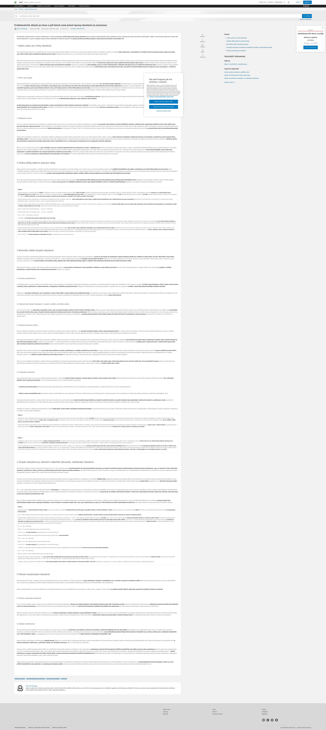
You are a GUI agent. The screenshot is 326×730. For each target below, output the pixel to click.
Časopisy (21, 9)
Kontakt (264, 709)
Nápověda (279, 2)
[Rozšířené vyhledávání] (16, 16)
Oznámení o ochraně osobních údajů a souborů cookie (161, 96)
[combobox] (163, 16)
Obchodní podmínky (20, 727)
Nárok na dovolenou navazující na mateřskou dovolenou (241, 78)
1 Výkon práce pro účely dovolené (236, 38)
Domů (16, 9)
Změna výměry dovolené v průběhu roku (236, 72)
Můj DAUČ (165, 714)
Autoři (214, 709)
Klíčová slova (166, 709)
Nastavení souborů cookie (59, 727)
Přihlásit (298, 2)
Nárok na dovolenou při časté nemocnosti (237, 75)
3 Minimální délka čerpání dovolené (237, 44)
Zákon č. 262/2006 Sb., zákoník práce (235, 64)
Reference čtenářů (217, 714)
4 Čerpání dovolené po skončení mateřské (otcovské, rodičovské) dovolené (249, 47)
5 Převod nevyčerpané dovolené (236, 50)
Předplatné (265, 712)
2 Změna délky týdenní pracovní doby (237, 41)
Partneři (214, 712)
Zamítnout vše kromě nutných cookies (163, 107)
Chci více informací (310, 47)
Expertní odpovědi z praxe (31, 9)
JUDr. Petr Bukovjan (22, 28)
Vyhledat (308, 16)
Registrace (307, 2)
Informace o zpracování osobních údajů (38, 727)
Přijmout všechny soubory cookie (163, 101)
